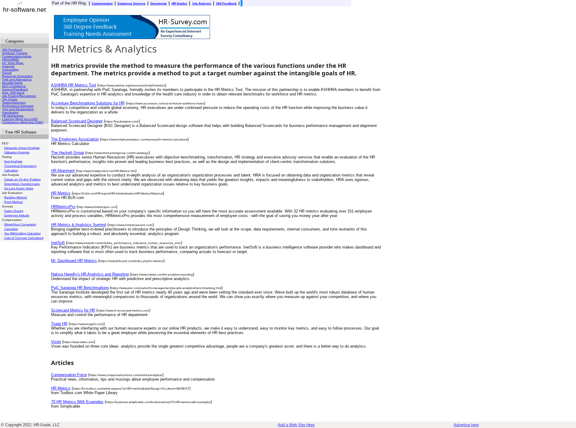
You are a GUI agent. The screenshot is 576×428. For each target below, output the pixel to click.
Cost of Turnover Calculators (24, 238)
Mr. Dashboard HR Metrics (74, 260)
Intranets (8, 66)
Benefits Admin (12, 82)
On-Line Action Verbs (18, 188)
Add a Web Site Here (296, 425)
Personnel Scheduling (17, 76)
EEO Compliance (14, 86)
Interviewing (10, 112)
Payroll (6, 72)
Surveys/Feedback (15, 89)
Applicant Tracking (15, 53)
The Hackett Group (67, 152)
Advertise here (466, 425)
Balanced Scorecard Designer (77, 121)
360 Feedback (12, 49)
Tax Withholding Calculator (22, 233)
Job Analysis (201, 3)
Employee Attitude (16, 215)
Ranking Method (15, 197)
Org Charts (9, 99)
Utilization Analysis (16, 152)
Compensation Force (69, 374)
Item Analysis (13, 161)
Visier (56, 341)
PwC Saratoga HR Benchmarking (80, 287)
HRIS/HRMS (10, 59)
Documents (158, 3)
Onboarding (10, 69)
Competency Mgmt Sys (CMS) (22, 122)
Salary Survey (13, 210)
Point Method (13, 201)
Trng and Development (18, 109)
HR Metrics (60, 193)
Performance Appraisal (17, 105)
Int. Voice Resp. (13, 63)
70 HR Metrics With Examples (77, 401)
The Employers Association (75, 139)
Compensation (102, 3)
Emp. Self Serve (13, 92)
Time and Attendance (17, 79)
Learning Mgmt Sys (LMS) (20, 119)
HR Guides (179, 3)
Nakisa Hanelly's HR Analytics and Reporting (90, 274)
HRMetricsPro (63, 206)
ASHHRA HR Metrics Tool (73, 85)
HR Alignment (63, 170)
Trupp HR (59, 323)
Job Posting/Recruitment (19, 96)
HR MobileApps (12, 115)
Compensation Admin (17, 56)
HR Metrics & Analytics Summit (78, 224)
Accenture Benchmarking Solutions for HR (87, 103)
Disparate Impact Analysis (22, 147)
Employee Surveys (132, 3)
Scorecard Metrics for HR (73, 310)
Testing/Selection (14, 102)
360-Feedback (226, 3)
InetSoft (58, 242)
